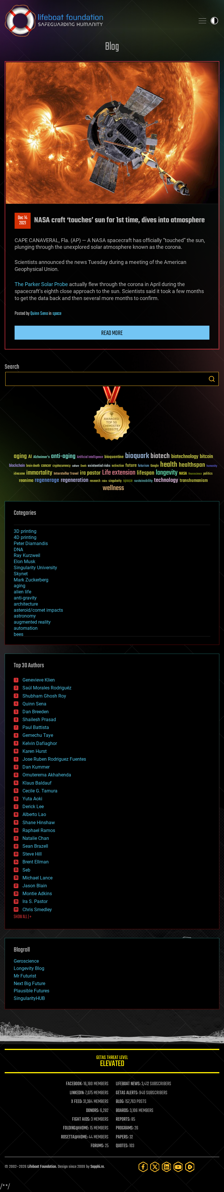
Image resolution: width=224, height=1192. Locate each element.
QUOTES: (122, 1146)
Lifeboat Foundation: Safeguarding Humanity (97, 21)
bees (18, 634)
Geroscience (26, 961)
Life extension (118, 473)
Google (154, 466)
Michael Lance (37, 878)
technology (166, 480)
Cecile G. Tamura (39, 791)
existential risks (99, 466)
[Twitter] (155, 1167)
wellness (113, 488)
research (95, 481)
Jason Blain (34, 885)
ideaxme (19, 474)
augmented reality (32, 622)
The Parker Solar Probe (41, 284)
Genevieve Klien (38, 680)
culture (75, 466)
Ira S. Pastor (35, 901)
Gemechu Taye (37, 735)
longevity (167, 473)
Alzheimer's (41, 457)
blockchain (17, 466)
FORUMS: (97, 1146)
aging (20, 456)
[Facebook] (143, 1167)
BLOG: (120, 1102)
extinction (118, 466)
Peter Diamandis (31, 543)
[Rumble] (190, 1167)
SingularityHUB (29, 998)
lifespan (145, 473)
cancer (46, 466)
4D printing (25, 537)
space (56, 313)
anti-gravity (25, 598)
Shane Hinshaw (38, 822)
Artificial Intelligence (90, 457)
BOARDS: (122, 1111)
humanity (211, 466)
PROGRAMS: (125, 1128)
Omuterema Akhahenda (46, 775)
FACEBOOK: (74, 1084)
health (168, 465)
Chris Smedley (37, 909)
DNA (18, 549)
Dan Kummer (36, 767)
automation (26, 628)
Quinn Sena (39, 313)
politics (208, 474)
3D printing (25, 531)
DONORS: (92, 1111)
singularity (115, 481)
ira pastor (90, 473)
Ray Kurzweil (27, 555)
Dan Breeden (35, 711)
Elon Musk (24, 561)
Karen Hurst (34, 751)
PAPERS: (122, 1137)
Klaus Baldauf (37, 783)
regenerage (47, 480)
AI (30, 457)
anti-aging (63, 456)
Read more (112, 333)
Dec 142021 (22, 220)
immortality (39, 472)
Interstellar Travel (66, 474)
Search (212, 379)
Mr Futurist (25, 976)
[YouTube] (178, 1167)
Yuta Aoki (32, 798)
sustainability (143, 481)
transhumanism (194, 480)
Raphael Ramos (38, 830)
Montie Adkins (37, 893)
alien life (22, 592)
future (130, 465)
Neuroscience (195, 474)
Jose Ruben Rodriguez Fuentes (54, 759)
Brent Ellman (35, 862)
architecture (26, 604)
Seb (26, 870)
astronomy (25, 616)
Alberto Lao (34, 814)
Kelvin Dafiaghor (39, 743)
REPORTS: (123, 1119)
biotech (160, 456)
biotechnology (184, 457)
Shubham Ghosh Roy (44, 696)
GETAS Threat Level (112, 1062)
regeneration (74, 480)
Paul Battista (35, 727)
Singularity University (35, 567)
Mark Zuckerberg (31, 580)
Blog (112, 47)
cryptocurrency (61, 466)
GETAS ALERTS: (127, 1093)
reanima (26, 480)
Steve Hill (32, 854)
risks (104, 481)
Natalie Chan (35, 838)
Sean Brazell (35, 846)
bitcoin (206, 457)
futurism (143, 466)
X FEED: (76, 1102)
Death (83, 466)
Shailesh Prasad (39, 719)
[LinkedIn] (166, 1167)
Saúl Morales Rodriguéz (46, 688)
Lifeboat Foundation (41, 1166)
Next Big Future (29, 983)
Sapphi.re (97, 1166)
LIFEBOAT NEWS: (128, 1084)
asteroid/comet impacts (38, 610)
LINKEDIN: (77, 1093)
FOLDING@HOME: (76, 1128)
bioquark (137, 456)
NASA (183, 473)
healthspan (192, 465)
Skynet (21, 574)
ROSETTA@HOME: (74, 1137)
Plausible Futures (31, 991)
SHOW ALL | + (23, 917)
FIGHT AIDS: (81, 1119)
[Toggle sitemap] (202, 20)
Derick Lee (33, 806)
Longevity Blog (29, 968)
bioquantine (114, 456)
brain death (33, 466)
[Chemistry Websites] (112, 414)
